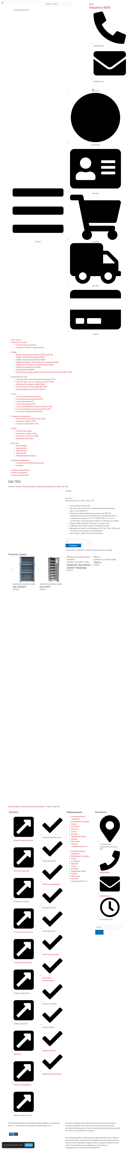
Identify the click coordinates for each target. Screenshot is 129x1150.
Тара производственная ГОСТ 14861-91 (30, 389)
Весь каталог (16, 340)
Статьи (73, 831)
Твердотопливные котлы (21, 470)
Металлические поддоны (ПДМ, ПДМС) (30, 384)
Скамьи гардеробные (19, 473)
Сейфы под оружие (30, 486)
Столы (14, 394)
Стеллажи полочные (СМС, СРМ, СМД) (30, 419)
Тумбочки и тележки (19, 342)
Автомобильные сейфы (24, 438)
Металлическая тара (19, 377)
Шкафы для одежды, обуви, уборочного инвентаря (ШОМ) (37, 362)
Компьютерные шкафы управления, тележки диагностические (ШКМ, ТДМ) (44, 372)
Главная (11, 486)
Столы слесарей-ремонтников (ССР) (29, 399)
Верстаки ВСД (21, 451)
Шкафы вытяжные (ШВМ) (25, 370)
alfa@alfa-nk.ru (99, 81)
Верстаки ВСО (21, 446)
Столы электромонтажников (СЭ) (28, 396)
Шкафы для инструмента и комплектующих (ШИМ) (34, 365)
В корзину (73, 545)
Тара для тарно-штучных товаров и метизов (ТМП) (35, 382)
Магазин (18, 486)
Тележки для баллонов (20, 475)
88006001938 (98, 46)
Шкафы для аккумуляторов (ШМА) (28, 367)
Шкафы (14, 352)
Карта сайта (75, 841)
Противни (19, 465)
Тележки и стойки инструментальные (30, 347)
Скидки (73, 824)
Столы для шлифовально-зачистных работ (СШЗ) (34, 406)
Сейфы (14, 428)
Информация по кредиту (80, 821)
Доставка (74, 834)
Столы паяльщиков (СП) (25, 401)
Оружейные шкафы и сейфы (26, 433)
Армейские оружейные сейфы (27, 436)
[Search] (99, 932)
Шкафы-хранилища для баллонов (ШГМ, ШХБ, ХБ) (34, 355)
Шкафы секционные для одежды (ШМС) (30, 360)
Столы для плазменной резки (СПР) (29, 411)
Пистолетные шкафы (24, 431)
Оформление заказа (78, 836)
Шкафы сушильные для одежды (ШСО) (30, 357)
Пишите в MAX (99, 7)
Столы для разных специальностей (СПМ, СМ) (33, 409)
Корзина (74, 839)
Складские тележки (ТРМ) (26, 421)
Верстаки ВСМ (21, 448)
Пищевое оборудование (20, 460)
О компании (75, 826)
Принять (29, 1145)
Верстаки (15, 443)
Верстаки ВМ (21, 453)
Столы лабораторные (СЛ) (26, 404)
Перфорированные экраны (26, 456)
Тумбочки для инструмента (26, 345)
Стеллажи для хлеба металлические (29, 463)
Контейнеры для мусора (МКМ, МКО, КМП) (31, 387)
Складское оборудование (21, 416)
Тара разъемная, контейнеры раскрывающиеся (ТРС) (36, 379)
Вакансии (74, 829)
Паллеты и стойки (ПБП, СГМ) (27, 424)
